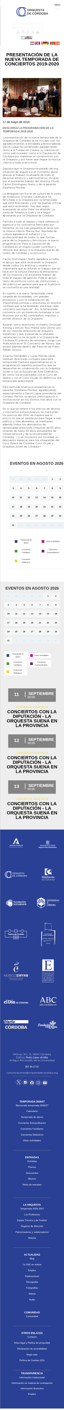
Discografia (32, 1282)
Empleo (32, 1270)
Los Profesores (32, 1214)
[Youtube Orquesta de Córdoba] (45, 1083)
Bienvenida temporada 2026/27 (32, 1105)
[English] (36, 43)
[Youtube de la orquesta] (37, 32)
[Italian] (49, 43)
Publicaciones (32, 1276)
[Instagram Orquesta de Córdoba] (38, 1083)
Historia (32, 1238)
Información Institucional (32, 1377)
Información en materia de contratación (32, 1383)
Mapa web (32, 1354)
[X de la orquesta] (23, 32)
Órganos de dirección (32, 1226)
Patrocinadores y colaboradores (32, 1232)
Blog (32, 1258)
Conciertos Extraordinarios (32, 1123)
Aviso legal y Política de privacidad (32, 1342)
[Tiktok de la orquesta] (18, 32)
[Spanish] (58, 43)
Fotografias (32, 1287)
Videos (32, 1293)
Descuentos (32, 1173)
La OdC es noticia (32, 1264)
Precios (32, 1167)
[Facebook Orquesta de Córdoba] (32, 1083)
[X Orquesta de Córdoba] (18, 1083)
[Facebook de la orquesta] (28, 32)
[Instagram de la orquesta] (33, 32)
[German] (45, 43)
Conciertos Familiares (32, 1128)
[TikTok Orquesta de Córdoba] (25, 1083)
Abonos (32, 1178)
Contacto (32, 1337)
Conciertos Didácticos (32, 1134)
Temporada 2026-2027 (32, 1208)
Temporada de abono (32, 1117)
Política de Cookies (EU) (32, 1360)
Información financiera (32, 1388)
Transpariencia (32, 1373)
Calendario (32, 1111)
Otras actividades (32, 1140)
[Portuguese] (54, 43)
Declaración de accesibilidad (32, 1348)
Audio (32, 1299)
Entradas (32, 1161)
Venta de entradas (32, 1184)
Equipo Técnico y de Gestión (32, 1220)
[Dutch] (32, 43)
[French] (41, 43)
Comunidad (32, 1316)
